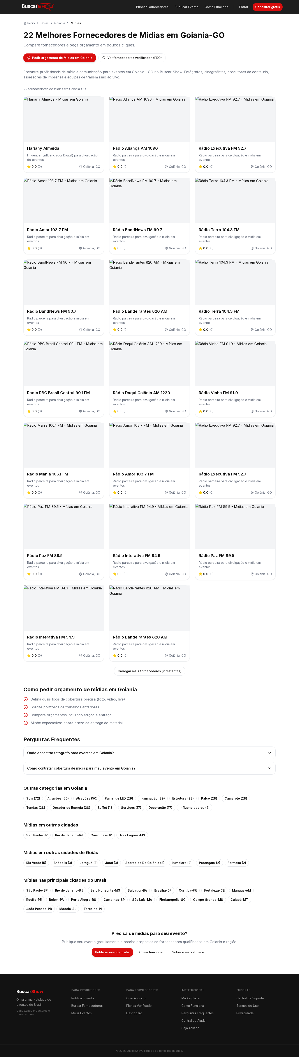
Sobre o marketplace (188, 952)
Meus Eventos (81, 1013)
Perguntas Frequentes (197, 1013)
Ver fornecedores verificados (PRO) (134, 58)
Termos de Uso (247, 1005)
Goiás (44, 23)
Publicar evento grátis (112, 952)
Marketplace (190, 998)
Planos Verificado (139, 1005)
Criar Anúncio (136, 998)
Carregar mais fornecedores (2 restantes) (149, 671)
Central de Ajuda (193, 1020)
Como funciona (151, 952)
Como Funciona (217, 7)
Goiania (59, 23)
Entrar (243, 7)
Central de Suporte (250, 998)
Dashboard (134, 1013)
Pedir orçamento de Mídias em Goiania (62, 58)
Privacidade (245, 1013)
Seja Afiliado (190, 1028)
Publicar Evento (187, 7)
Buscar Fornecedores (152, 7)
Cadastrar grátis (267, 7)
